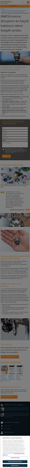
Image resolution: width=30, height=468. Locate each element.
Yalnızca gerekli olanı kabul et (15, 461)
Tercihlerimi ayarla (15, 457)
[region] (15, 452)
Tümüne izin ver (15, 465)
